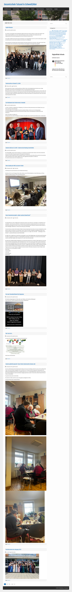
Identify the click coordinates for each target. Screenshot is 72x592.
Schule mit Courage (55, 43)
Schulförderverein (7, 8)
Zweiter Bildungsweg (25, 8)
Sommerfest (57, 44)
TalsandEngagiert (53, 47)
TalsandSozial (59, 48)
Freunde (63, 37)
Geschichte (52, 38)
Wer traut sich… (9, 333)
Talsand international (55, 47)
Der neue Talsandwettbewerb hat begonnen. (15, 294)
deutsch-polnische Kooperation (57, 33)
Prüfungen (64, 41)
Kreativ (51, 40)
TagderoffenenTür (52, 45)
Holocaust (51, 39)
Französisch (59, 35)
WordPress (61, 587)
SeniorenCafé (52, 44)
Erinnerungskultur (52, 34)
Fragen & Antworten (40, 8)
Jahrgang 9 (58, 39)
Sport (60, 44)
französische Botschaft (55, 37)
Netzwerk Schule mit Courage (54, 41)
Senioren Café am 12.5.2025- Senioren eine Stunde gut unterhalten (20, 147)
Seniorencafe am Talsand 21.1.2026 (13, 83)
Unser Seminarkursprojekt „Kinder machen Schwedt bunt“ (18, 215)
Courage (66, 587)
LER (64, 40)
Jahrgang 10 (62, 39)
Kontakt (56, 8)
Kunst (54, 40)
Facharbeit (57, 34)
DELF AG (63, 31)
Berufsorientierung (52, 31)
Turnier (63, 48)
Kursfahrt (61, 40)
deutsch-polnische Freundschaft (56, 32)
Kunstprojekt (57, 40)
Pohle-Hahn (14, 105)
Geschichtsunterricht (60, 38)
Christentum (58, 31)
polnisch (60, 41)
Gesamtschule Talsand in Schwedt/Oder (20, 4)
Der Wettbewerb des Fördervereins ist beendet (15, 102)
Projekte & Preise (49, 8)
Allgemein (8, 78)
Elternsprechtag (62, 33)
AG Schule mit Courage (59, 31)
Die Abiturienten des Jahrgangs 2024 (13, 549)
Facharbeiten (61, 34)
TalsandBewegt (59, 45)
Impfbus (54, 39)
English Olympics (9, 27)
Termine (32, 8)
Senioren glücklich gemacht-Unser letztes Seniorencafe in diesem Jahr (20, 364)
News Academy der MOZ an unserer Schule (14, 165)
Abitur (50, 31)
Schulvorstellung (16, 8)
